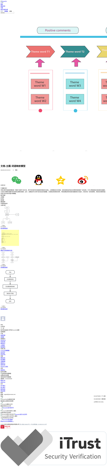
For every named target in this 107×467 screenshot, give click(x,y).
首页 (2, 11)
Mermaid (3, 353)
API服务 (3, 345)
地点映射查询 (4, 228)
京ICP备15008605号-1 (25, 424)
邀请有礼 (3, 370)
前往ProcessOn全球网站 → (7, 421)
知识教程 (3, 359)
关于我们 (3, 385)
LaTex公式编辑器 (5, 350)
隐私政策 (3, 391)
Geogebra (3, 351)
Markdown (3, 340)
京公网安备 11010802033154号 (39, 424)
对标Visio (3, 382)
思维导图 (3, 335)
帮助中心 (3, 363)
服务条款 (3, 389)
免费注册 (5, 9)
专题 (2, 7)
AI (1, 2)
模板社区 (3, 6)
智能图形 (3, 347)
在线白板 (3, 341)
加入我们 (3, 387)
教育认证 (3, 380)
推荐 (2, 4)
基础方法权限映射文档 (6, 250)
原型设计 (3, 343)
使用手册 (3, 364)
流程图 (6, 11)
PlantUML (3, 354)
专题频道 (3, 361)
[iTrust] (53, 465)
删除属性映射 (4, 309)
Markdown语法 (4, 366)
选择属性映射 (4, 267)
